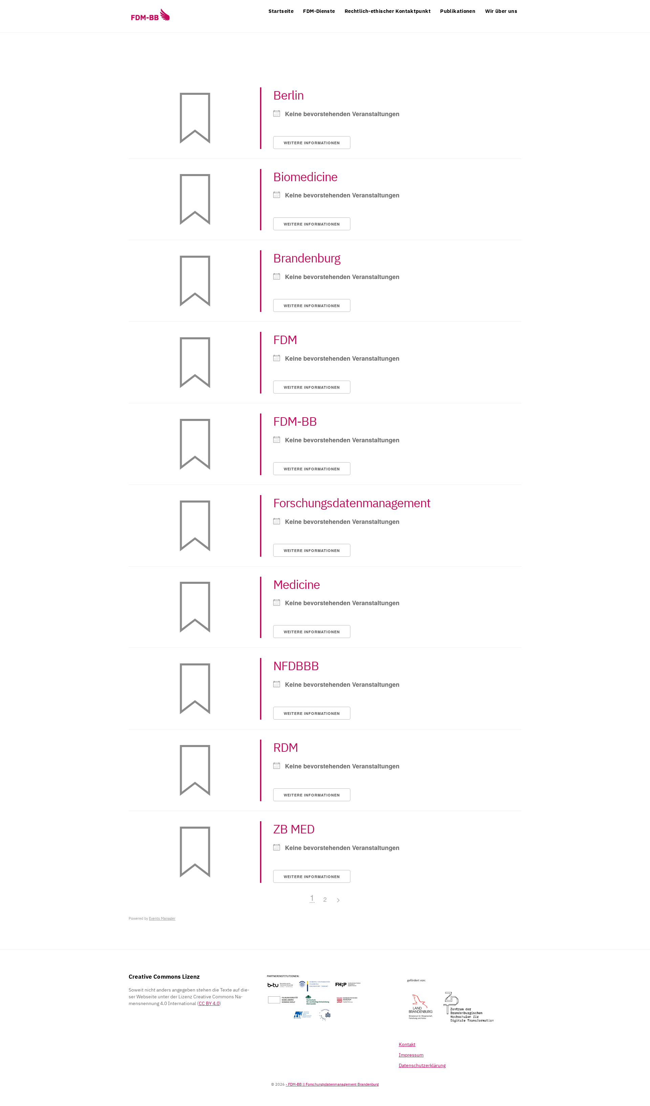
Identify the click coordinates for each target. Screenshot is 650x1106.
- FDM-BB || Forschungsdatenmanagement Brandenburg (332, 1084)
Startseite (281, 11)
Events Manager (162, 918)
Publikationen (457, 11)
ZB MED (294, 829)
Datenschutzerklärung (422, 1065)
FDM (285, 339)
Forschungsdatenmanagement (352, 503)
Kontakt (407, 1044)
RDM (285, 747)
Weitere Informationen (312, 142)
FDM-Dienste (319, 11)
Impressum (411, 1055)
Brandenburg (306, 258)
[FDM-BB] (150, 20)
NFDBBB (296, 666)
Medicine (296, 584)
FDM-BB (295, 421)
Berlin (288, 95)
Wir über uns (501, 11)
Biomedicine (305, 177)
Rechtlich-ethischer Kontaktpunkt (388, 11)
